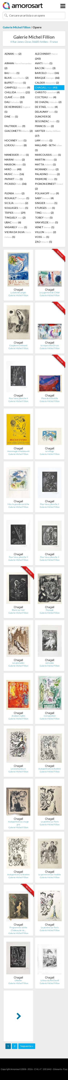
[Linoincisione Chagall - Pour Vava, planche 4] (18, 376)
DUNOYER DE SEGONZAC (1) (47, 119)
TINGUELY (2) (15, 217)
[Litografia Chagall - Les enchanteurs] (18, 746)
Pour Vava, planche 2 (49, 504)
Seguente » (26, 1046)
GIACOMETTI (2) (19, 130)
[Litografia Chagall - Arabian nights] (18, 693)
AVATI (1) (43, 63)
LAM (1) (43, 140)
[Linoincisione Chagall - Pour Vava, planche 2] (50, 482)
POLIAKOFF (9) (47, 193)
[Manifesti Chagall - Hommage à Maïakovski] (18, 429)
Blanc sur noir (18, 610)
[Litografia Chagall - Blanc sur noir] (18, 588)
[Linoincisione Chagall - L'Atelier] (18, 958)
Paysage (49, 610)
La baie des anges (18, 292)
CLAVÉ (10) (14, 97)
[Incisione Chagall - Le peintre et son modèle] (50, 852)
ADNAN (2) (13, 53)
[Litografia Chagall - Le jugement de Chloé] (50, 270)
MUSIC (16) (14, 174)
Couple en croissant (18, 345)
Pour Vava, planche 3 (18, 557)
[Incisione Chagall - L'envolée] (50, 641)
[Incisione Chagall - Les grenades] (18, 641)
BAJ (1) (12, 72)
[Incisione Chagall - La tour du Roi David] (50, 958)
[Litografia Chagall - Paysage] (50, 588)
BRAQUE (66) (47, 77)
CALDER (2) (47, 82)
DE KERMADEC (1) (17, 109)
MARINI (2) (15, 159)
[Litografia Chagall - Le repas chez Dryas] (50, 323)
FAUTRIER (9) (15, 126)
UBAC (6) (13, 222)
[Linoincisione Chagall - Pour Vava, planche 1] (50, 535)
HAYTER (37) (47, 133)
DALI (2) (14, 101)
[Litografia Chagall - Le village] (50, 429)
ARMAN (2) (18, 66)
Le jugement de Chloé (50, 292)
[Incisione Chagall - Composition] (50, 693)
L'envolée (50, 663)
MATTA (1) (45, 164)
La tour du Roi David (49, 980)
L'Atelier (18, 980)
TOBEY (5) (44, 217)
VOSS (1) (42, 236)
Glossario (57, 1069)
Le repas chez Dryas (49, 345)
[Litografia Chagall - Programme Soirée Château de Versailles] (18, 905)
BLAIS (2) (16, 77)
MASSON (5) (15, 164)
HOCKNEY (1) (15, 140)
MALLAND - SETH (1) (48, 148)
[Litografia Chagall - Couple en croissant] (18, 323)
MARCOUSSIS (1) (48, 154)
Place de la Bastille (49, 398)
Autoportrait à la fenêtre (49, 768)
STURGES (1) (45, 207)
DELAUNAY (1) (46, 111)
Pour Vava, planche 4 (18, 398)
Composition (50, 715)
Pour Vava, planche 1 (49, 557)
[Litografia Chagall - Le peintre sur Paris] (50, 799)
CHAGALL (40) (46, 87)
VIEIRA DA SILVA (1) (18, 234)
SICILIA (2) (16, 202)
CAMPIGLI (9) (17, 87)
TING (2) (44, 212)
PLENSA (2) (14, 193)
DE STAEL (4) (46, 106)
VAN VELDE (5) (46, 222)
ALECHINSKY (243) (46, 56)
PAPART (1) (14, 178)
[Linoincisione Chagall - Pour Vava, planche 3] (18, 535)
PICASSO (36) (15, 183)
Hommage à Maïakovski (18, 451)
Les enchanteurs (18, 768)
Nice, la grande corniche (18, 504)
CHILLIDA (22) (17, 92)
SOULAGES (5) (16, 207)
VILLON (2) (45, 232)
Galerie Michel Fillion (16, 27)
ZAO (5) (43, 241)
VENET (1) (44, 227)
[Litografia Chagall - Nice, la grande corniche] (18, 482)
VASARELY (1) (16, 227)
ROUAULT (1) (17, 198)
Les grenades (18, 663)
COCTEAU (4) (45, 97)
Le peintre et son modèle (49, 874)
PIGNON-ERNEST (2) (49, 186)
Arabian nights (18, 715)
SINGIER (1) (46, 202)
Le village (49, 451)
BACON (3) (45, 68)
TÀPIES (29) (15, 212)
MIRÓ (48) (13, 169)
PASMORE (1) (46, 178)
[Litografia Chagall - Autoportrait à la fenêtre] (50, 746)
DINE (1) (11, 116)
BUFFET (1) (15, 82)
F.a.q (65, 1069)
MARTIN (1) (46, 159)
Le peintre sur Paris (50, 821)
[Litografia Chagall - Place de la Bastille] (50, 376)
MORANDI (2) (47, 169)
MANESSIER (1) (17, 154)
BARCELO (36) (47, 72)
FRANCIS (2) (44, 126)
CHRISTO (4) (47, 92)
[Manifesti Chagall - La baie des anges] (18, 270)
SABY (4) (44, 198)
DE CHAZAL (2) (48, 101)
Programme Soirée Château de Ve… (18, 929)
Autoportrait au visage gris (18, 823)
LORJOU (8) (16, 145)
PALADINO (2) (47, 174)
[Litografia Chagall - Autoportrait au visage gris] (18, 799)
